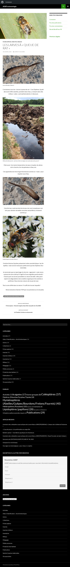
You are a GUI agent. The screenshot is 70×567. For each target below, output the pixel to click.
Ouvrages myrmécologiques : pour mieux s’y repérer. (17, 446)
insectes (30, 406)
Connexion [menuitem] (8, 2)
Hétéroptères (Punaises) (15, 406)
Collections (6, 346)
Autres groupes (33, 394)
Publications (6, 375)
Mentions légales (54, 36)
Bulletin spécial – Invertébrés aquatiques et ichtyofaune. (19, 432)
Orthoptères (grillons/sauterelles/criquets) (14, 413)
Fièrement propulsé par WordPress (11, 564)
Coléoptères (51, 394)
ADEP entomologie (9, 6)
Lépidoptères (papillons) (18, 409)
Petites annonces (7, 369)
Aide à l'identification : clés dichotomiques (15, 339)
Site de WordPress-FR (55, 29)
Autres (5, 342)
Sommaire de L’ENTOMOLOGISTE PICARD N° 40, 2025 (18, 439)
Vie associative (7, 382)
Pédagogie (6, 365)
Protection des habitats (9, 372)
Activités (5, 336)
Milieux (19, 41)
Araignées (19, 394)
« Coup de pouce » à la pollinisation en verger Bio (16, 429)
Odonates (43, 409)
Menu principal (68, 6)
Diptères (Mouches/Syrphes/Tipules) (13, 296)
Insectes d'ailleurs (8, 356)
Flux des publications (55, 23)
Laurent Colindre (19, 51)
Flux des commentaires (55, 26)
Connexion (52, 19)
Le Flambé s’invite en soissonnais (23, 311)
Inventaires (6, 359)
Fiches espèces (7, 41)
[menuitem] (2, 2)
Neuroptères (37, 409)
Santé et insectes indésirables (11, 379)
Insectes (14, 41)
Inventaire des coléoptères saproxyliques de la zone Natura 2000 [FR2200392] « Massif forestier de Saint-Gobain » (35, 436)
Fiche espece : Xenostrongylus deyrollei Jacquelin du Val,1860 (23, 304)
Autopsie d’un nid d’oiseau (10, 442)
